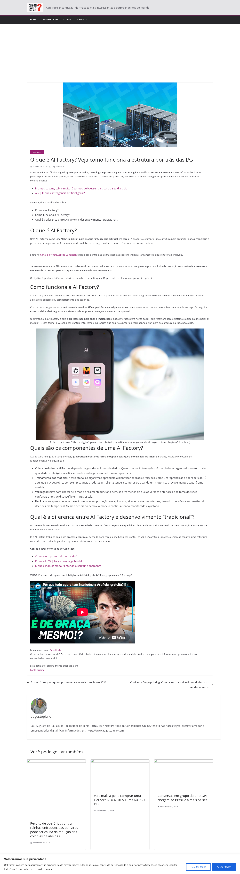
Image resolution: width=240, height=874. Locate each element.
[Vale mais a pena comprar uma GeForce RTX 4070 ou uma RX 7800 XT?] (120, 761)
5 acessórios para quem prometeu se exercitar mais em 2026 (68, 682)
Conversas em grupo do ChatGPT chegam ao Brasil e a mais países (183, 797)
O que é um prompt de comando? (56, 556)
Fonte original (37, 670)
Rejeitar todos (198, 866)
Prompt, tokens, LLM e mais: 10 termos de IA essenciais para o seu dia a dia (81, 188)
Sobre (67, 19)
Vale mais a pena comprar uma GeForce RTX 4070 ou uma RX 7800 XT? (120, 799)
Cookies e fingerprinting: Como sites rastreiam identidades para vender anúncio (169, 685)
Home (33, 19)
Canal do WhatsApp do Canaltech (58, 254)
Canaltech (55, 650)
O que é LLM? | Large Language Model (58, 561)
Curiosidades (50, 19)
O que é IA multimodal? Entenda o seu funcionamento (68, 566)
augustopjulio (57, 166)
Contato (81, 19)
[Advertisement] (120, 58)
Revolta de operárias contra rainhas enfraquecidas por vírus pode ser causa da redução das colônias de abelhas (54, 829)
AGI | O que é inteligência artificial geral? (60, 193)
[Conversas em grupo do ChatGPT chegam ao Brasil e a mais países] (183, 761)
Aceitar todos (224, 866)
